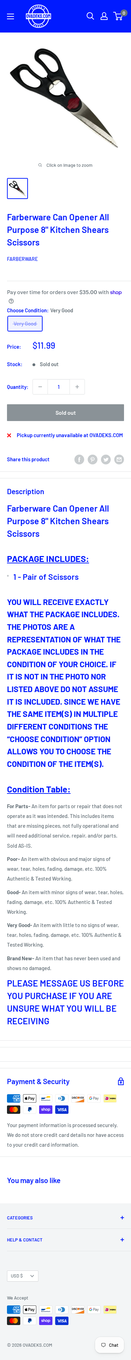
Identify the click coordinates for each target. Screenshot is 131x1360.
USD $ (17, 1276)
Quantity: (17, 387)
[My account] (104, 16)
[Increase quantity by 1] (77, 386)
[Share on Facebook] (79, 459)
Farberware (22, 259)
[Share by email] (119, 459)
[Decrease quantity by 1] (40, 386)
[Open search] (90, 16)
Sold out (66, 412)
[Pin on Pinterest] (92, 459)
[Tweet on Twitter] (106, 459)
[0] (118, 16)
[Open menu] (10, 16)
